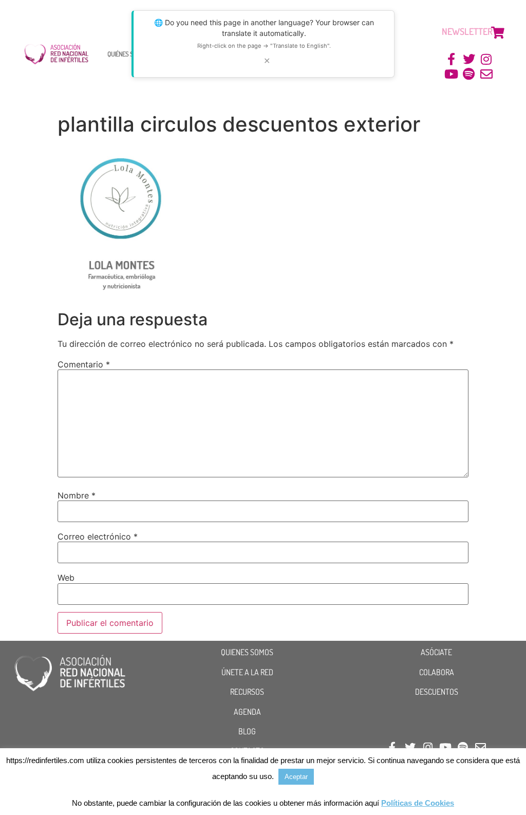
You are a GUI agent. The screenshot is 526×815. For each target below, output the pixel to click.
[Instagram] (486, 59)
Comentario (84, 364)
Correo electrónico (98, 536)
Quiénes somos (127, 53)
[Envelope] (486, 74)
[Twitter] (468, 59)
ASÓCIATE (436, 652)
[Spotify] (468, 74)
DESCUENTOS (436, 692)
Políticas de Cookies (417, 803)
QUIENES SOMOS (247, 652)
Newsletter (467, 31)
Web (66, 577)
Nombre (77, 495)
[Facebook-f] (451, 59)
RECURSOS (247, 692)
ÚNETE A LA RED (247, 672)
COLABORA (436, 672)
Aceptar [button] (296, 777)
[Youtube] (451, 74)
